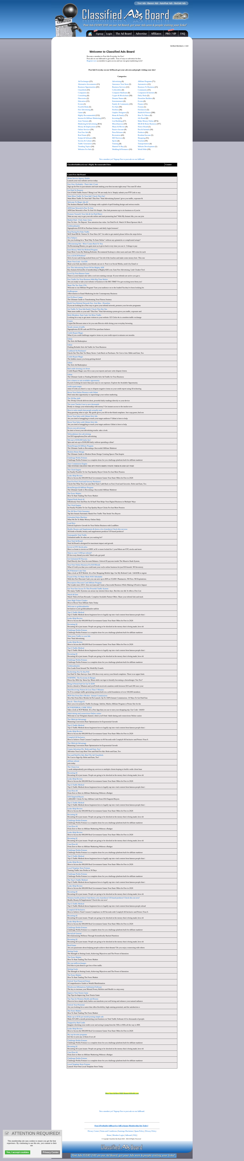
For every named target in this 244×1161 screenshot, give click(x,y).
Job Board (142, 118)
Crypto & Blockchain (120, 95)
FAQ (134, 1135)
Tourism (141, 141)
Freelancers (142, 110)
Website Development (146, 146)
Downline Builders (145, 98)
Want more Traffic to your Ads (78, 636)
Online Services (84, 129)
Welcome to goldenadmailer (78, 606)
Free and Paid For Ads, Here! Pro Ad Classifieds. (85, 755)
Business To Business (146, 87)
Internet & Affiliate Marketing (89, 118)
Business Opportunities (87, 87)
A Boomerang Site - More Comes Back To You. (85, 244)
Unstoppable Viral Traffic (77, 535)
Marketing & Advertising (87, 124)
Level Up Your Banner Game (78, 273)
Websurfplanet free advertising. (79, 434)
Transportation (143, 144)
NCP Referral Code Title (76, 571)
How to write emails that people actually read (84, 410)
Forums (140, 107)
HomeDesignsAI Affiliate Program (80, 446)
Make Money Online (146, 121)
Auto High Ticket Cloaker (77, 600)
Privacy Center (93, 1131)
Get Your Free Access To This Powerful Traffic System (87, 589)
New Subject (72, 238)
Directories (82, 98)
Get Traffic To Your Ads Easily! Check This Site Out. (87, 309)
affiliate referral (73, 761)
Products (141, 132)
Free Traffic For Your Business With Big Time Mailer (87, 279)
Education (82, 101)
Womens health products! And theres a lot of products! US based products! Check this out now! (103, 898)
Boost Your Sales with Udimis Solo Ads (82, 416)
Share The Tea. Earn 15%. (77, 285)
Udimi (69, 339)
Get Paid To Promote (75, 190)
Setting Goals (72, 951)
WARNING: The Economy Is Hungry (81, 678)
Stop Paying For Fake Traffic (78, 232)
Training (115, 144)
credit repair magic (74, 386)
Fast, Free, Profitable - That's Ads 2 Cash (82, 184)
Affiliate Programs (145, 81)
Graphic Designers (119, 112)
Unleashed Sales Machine (77, 517)
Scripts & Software (85, 138)
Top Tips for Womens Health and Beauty (82, 999)
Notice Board (143, 127)
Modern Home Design (75, 452)
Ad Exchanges (83, 81)
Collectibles (116, 90)
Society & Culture (85, 141)
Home (109, 1135)
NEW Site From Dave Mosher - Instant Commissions (87, 696)
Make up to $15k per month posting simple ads (85, 1017)
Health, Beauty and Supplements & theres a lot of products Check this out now (97, 529)
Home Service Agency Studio (78, 178)
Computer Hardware (119, 93)
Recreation (116, 135)
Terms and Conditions (108, 1131)
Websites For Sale (84, 149)
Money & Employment (87, 127)
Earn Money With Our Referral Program (82, 250)
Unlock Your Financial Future (78, 981)
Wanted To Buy (118, 146)
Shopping (141, 138)
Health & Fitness (144, 112)
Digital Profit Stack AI (75, 499)
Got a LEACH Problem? (76, 256)
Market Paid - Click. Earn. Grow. (79, 220)
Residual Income (144, 135)
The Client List (73, 767)
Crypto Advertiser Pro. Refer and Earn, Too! (84, 749)
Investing (115, 118)
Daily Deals (142, 95)
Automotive (142, 84)
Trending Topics (84, 146)
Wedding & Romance (120, 149)
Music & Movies (118, 127)
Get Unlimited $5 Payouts (77, 559)
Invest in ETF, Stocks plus (77, 547)
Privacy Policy (150, 1131)
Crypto (70, 321)
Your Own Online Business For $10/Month (83, 565)
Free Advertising (84, 110)
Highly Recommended (86, 115)
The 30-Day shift (73, 398)
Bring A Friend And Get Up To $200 (81, 684)
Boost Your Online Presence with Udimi (82, 392)
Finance (141, 104)
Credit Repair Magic (75, 333)
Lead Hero (71, 523)
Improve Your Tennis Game (77, 993)
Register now (92, 61)
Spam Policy (139, 1131)
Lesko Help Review (74, 476)
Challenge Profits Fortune (77, 458)
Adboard (128, 1135)
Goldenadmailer (73, 226)
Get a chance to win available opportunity (83, 380)
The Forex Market (74, 493)
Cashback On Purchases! (76, 351)
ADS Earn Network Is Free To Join (80, 208)
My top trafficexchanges (76, 963)
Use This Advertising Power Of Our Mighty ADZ (85, 267)
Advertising (116, 81)
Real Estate (82, 135)
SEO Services (117, 138)
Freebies (115, 110)
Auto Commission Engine (77, 464)
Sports (114, 141)
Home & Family (118, 115)
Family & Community (120, 104)
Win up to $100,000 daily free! (79, 440)
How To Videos (143, 115)
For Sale (115, 107)
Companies (82, 93)
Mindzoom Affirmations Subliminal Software (84, 987)
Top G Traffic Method (75, 612)
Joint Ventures (83, 121)
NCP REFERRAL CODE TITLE (79, 707)
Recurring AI (72, 624)
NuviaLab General (74, 933)
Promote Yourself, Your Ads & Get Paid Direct (84, 214)
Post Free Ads (83, 132)
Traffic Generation (85, 144)
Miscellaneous (118, 124)
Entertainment (117, 101)
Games (80, 112)
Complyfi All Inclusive (76, 737)
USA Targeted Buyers (75, 797)
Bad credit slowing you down (78, 369)
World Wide (142, 149)
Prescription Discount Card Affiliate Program (84, 583)
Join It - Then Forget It (76, 701)
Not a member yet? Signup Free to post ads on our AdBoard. (122, 159)
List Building (117, 121)
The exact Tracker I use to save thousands (83, 404)
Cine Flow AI (72, 791)
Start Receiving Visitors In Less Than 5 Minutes (85, 690)
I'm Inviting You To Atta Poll (78, 672)
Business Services (119, 87)
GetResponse (72, 291)
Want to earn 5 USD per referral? (79, 553)
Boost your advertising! (76, 428)
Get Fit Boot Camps (75, 297)
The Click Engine (74, 470)
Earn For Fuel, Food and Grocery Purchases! (84, 481)
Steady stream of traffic (76, 327)
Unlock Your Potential (76, 1005)
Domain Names (118, 98)
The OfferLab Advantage (76, 719)
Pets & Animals (143, 129)
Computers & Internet (146, 93)
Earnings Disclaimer (125, 1131)
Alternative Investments (87, 84)
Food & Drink (83, 107)
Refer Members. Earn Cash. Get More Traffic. (84, 315)
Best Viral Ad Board (75, 541)
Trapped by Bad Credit (76, 1023)
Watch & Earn (72, 594)
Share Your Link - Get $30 (77, 261)
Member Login (118, 1135)
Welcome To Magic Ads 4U (77, 202)
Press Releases (117, 132)
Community (142, 90)
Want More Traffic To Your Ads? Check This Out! (86, 196)
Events (140, 101)
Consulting (82, 95)
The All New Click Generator (78, 511)
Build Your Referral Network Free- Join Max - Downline (88, 303)
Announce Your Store (120, 84)
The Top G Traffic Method (77, 880)
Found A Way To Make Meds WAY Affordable (84, 577)
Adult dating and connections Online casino (84, 713)
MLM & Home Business (147, 124)
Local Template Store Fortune (78, 868)
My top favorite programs (77, 1034)
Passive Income (118, 129)
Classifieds (82, 90)
